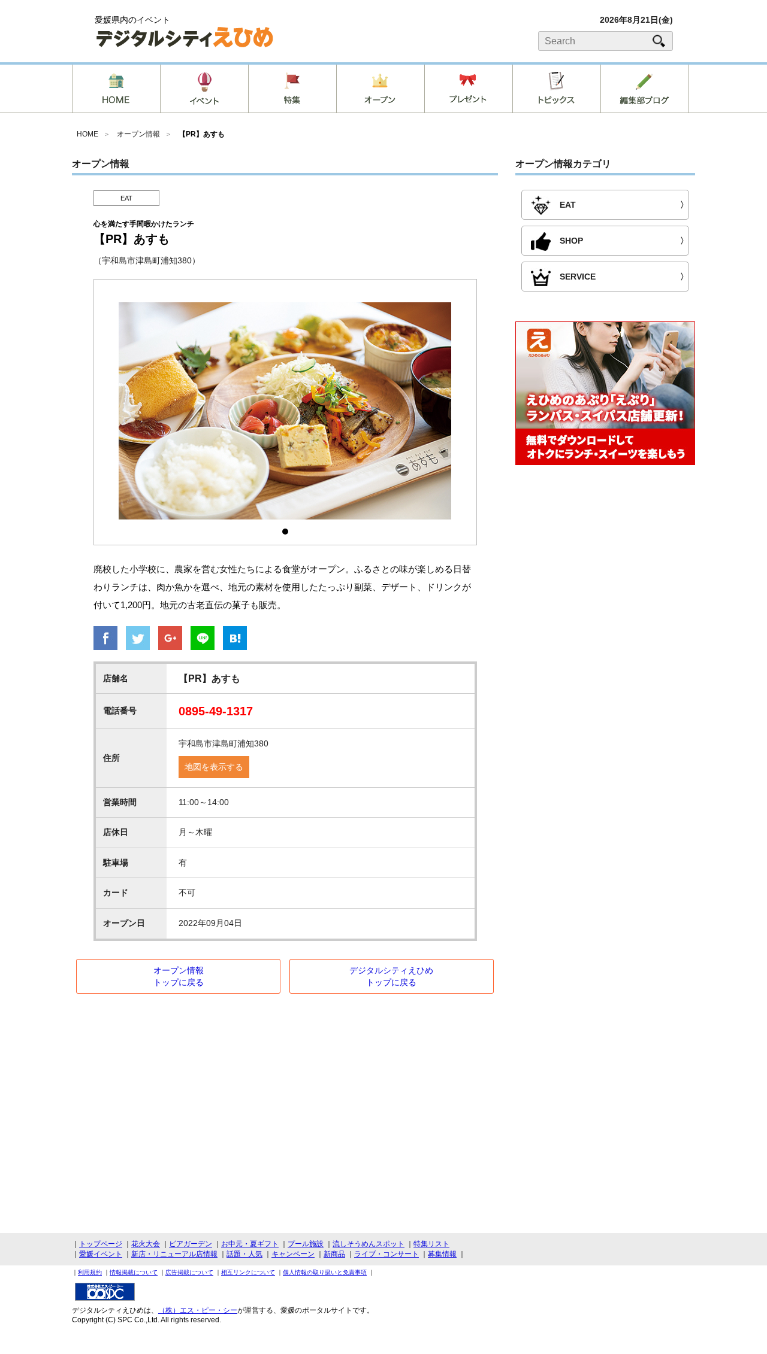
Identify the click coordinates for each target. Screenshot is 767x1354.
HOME (87, 134)
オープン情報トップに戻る (178, 976)
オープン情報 (138, 134)
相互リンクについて (248, 1272)
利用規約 (90, 1272)
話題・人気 (244, 1254)
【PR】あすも (202, 134)
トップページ (100, 1244)
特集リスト (431, 1244)
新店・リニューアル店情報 (174, 1254)
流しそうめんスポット (368, 1244)
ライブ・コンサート (386, 1254)
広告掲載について (189, 1272)
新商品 (334, 1254)
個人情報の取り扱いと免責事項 (325, 1272)
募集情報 (442, 1254)
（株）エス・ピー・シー (197, 1310)
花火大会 (145, 1244)
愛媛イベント (100, 1254)
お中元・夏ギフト (250, 1244)
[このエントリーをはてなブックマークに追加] (235, 639)
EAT (126, 198)
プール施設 (306, 1244)
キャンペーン (293, 1254)
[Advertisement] (605, 572)
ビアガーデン (190, 1244)
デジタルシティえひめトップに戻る (391, 976)
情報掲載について (134, 1272)
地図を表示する (214, 767)
